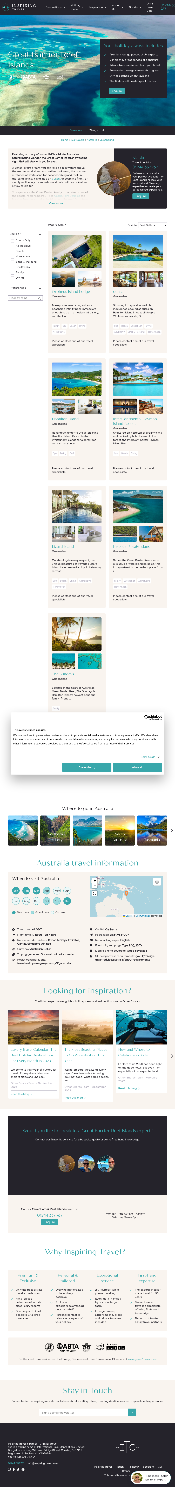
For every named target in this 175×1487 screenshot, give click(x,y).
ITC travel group (47, 1443)
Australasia (77, 140)
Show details (148, 756)
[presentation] (172, 831)
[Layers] (157, 882)
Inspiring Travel (103, 1466)
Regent (120, 1466)
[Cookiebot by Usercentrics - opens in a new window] (147, 717)
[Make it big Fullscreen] (94, 893)
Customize (85, 767)
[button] (126, 894)
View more (56, 203)
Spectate (148, 1466)
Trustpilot (14, 86)
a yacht (56, 178)
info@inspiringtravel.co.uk (43, 1463)
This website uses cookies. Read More (127, 1475)
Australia (92, 140)
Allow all (137, 767)
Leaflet (128, 915)
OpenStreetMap (143, 915)
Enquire (117, 91)
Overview (76, 130)
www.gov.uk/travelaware (142, 1359)
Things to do (97, 130)
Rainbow (134, 1466)
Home (64, 140)
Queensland (107, 140)
